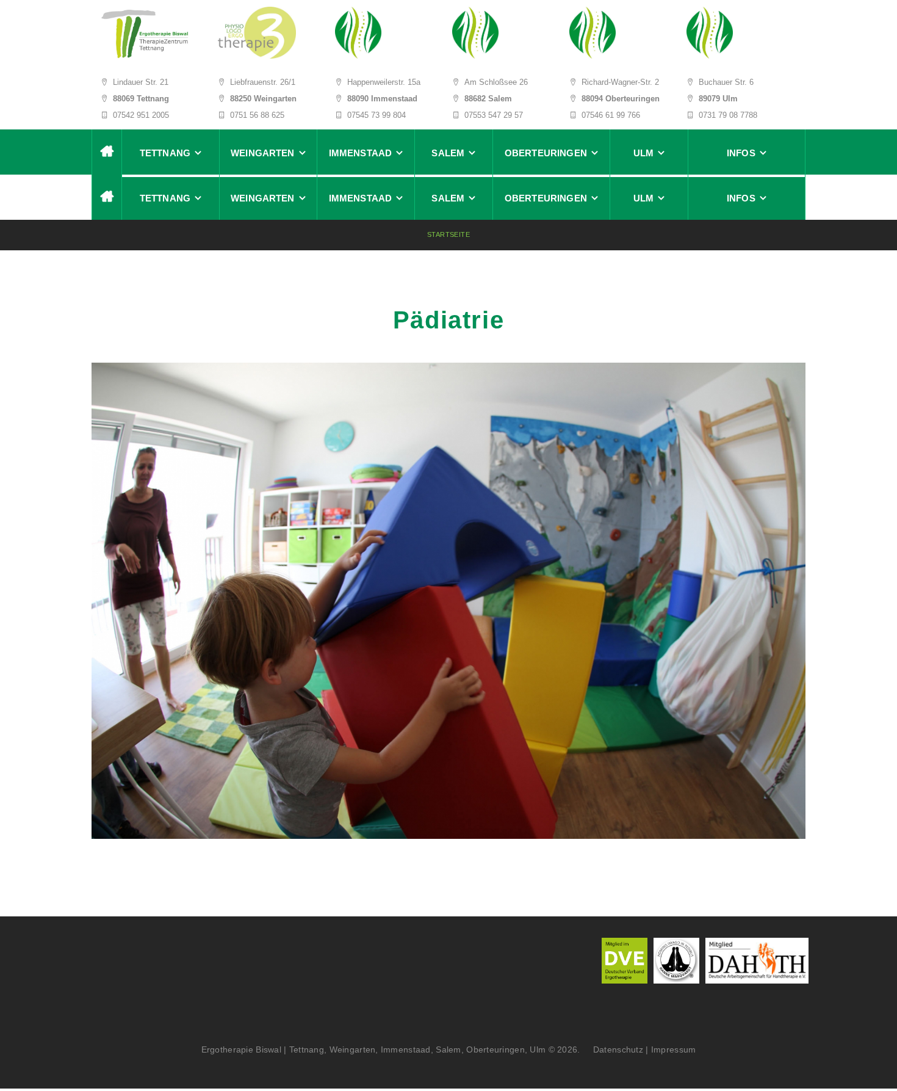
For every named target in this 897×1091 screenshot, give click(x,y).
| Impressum (671, 1049)
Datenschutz (614, 1049)
